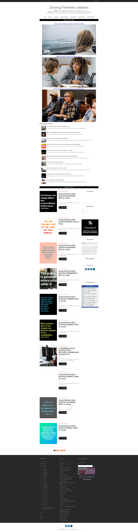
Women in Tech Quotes (64, 513)
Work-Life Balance (64, 516)
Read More (63, 207)
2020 (43, 465)
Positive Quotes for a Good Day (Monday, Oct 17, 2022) (59, 150)
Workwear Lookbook (64, 520)
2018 (43, 461)
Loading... (83, 274)
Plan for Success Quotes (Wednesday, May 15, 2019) (68, 273)
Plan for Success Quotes (63, 191)
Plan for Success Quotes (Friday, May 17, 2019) (69, 222)
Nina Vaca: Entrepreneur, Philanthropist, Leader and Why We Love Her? (63, 132)
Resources (62, 497)
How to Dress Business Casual (66, 479)
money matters (63, 487)
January (45, 470)
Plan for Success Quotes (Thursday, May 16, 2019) (67, 247)
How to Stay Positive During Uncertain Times (57, 138)
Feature (61, 472)
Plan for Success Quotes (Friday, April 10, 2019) (68, 428)
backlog (61, 462)
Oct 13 (45, 500)
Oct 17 (45, 504)
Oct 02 (45, 489)
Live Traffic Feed (90, 286)
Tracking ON (92, 307)
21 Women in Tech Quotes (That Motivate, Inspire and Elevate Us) (69, 351)
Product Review (63, 492)
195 (61, 450)
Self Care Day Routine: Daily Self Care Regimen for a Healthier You (62, 156)
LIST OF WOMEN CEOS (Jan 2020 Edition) (55, 179)
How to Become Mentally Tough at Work (56, 168)
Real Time (89, 307)
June (44, 480)
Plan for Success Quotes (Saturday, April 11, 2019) (67, 402)
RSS (41, 519)
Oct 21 (45, 506)
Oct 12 (45, 498)
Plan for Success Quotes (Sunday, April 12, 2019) (69, 377)
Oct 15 (45, 502)
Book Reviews (62, 463)
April (44, 476)
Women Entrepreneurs (64, 511)
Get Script (86, 307)
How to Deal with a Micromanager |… (87, 288)
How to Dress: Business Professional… (89, 290)
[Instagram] (88, 269)
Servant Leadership (64, 499)
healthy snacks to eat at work (66, 477)
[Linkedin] (91, 269)
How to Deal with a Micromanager (55, 162)
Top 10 (61, 504)
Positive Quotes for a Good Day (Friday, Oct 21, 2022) (59, 174)
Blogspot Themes (78, 529)
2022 (43, 469)
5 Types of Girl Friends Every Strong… (90, 300)
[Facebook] (86, 269)
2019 (43, 463)
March (44, 474)
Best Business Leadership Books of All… (87, 294)
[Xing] (94, 269)
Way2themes (67, 529)
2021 (43, 467)
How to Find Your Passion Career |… (89, 304)
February (45, 472)
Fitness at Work (63, 474)
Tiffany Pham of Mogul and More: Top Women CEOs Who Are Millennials (63, 144)
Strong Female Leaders (69, 7)
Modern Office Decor (64, 485)
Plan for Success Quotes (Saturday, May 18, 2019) (67, 196)
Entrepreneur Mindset (64, 470)
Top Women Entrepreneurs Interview (67, 506)
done (61, 465)
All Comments (85, 212)
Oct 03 (45, 491)
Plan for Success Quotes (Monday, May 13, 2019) (68, 325)
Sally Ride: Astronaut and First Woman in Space (58, 126)
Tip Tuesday (62, 502)
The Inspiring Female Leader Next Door (68, 501)
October (45, 487)
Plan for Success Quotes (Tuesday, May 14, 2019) (69, 299)
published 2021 (63, 494)
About (42, 516)
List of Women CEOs (64, 481)
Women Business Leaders (65, 509)
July (44, 482)
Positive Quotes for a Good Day (66, 490)
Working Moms (63, 518)
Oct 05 (45, 493)
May (44, 478)
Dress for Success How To (65, 467)
